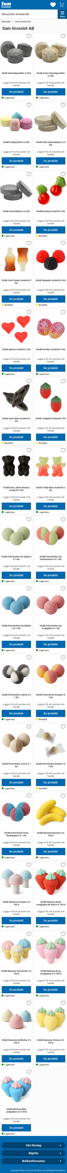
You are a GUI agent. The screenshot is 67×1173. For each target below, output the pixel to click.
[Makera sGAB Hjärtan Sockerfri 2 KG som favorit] (28, 313)
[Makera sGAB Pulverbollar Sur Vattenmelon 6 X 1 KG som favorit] (63, 520)
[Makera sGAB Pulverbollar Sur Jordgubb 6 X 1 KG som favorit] (63, 589)
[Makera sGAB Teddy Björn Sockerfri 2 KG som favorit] (63, 451)
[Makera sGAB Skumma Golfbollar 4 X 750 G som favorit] (28, 1003)
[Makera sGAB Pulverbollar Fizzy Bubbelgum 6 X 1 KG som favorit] (28, 796)
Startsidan (6, 21)
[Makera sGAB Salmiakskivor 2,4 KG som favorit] (28, 174)
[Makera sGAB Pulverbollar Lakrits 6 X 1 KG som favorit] (28, 658)
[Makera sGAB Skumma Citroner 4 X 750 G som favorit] (63, 1003)
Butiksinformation (33, 1161)
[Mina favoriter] (53, 5)
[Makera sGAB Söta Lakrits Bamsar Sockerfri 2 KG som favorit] (28, 451)
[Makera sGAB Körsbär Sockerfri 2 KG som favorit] (63, 174)
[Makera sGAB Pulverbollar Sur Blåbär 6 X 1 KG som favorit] (28, 589)
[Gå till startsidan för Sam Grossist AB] (6, 4)
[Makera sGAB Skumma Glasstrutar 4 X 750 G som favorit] (28, 934)
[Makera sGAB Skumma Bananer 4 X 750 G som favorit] (63, 796)
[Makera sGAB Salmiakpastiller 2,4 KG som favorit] (28, 36)
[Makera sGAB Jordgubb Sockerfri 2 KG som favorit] (63, 382)
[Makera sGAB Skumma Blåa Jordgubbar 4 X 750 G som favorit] (28, 1072)
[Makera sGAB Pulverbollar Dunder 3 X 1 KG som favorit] (63, 727)
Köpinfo (33, 1153)
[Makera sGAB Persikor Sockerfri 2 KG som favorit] (63, 313)
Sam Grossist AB (22, 21)
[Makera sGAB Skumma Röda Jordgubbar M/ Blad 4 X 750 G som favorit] (63, 865)
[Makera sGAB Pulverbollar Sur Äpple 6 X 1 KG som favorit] (28, 520)
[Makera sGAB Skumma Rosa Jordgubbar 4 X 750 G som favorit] (63, 934)
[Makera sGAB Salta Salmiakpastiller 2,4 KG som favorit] (63, 36)
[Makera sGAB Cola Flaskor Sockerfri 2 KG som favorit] (28, 244)
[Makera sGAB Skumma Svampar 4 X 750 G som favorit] (28, 865)
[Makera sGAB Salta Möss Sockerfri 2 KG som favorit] (28, 382)
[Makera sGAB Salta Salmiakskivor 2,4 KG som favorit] (63, 105)
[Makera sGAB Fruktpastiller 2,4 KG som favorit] (28, 105)
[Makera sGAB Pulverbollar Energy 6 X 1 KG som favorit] (63, 658)
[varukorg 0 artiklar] (62, 4)
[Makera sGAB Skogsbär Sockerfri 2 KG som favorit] (63, 244)
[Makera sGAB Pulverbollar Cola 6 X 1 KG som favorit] (28, 727)
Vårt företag (33, 1145)
